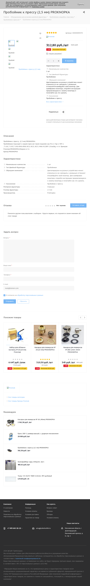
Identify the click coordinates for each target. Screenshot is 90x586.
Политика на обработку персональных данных (12, 515)
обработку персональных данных (30, 295)
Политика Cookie (38, 7)
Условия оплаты (31, 511)
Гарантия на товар (32, 518)
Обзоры (50, 514)
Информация (30, 504)
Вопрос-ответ (52, 508)
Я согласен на (24, 295)
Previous (81, 318)
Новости (7, 511)
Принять (81, 4)
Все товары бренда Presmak (18, 401)
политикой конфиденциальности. (28, 559)
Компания (7, 504)
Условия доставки (32, 514)
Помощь (28, 508)
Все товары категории (16, 397)
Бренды (50, 511)
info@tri (39, 528)
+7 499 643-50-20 (14, 528)
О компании (8, 508)
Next (84, 318)
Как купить (51, 504)
